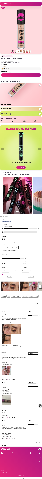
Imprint (2, 470)
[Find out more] (40, 114)
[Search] (39, 3)
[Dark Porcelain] (3, 66)
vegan (4, 56)
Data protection (4, 472)
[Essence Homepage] (7, 3)
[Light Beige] (4, 66)
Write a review (10, 61)
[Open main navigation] (2, 4)
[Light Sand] (1, 66)
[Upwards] (39, 449)
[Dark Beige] (5, 66)
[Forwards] (39, 149)
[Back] (2, 149)
